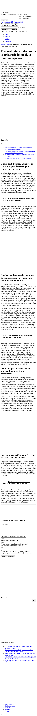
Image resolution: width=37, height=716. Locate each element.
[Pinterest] (17, 511)
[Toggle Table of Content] (2, 144)
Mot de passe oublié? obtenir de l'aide (12, 22)
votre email (21, 27)
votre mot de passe (23, 18)
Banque (7, 38)
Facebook (7, 707)
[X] (11, 511)
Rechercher (4, 597)
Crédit (7, 44)
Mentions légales (10, 706)
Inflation (7, 39)
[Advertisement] (18, 117)
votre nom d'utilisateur (25, 16)
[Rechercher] (34, 600)
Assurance (8, 41)
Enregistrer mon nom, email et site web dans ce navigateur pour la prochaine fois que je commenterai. (17, 552)
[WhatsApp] (24, 511)
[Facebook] (4, 511)
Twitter (7, 711)
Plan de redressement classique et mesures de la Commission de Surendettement (19, 650)
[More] (31, 511)
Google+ (7, 709)
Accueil (7, 34)
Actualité (7, 36)
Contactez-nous (9, 704)
